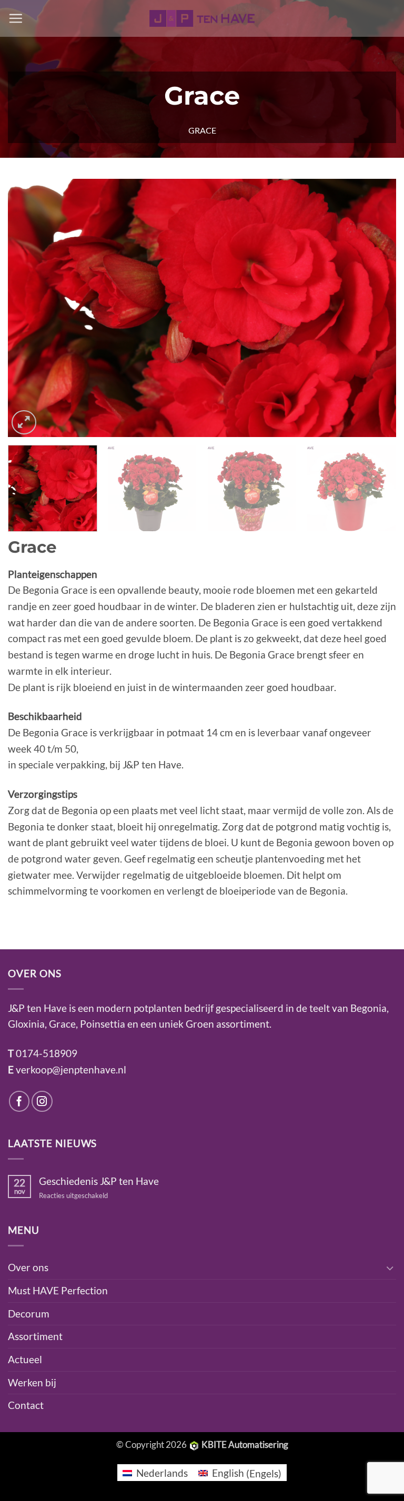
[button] (15, 18)
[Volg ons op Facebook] (19, 1101)
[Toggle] (389, 1267)
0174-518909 (46, 1053)
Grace (202, 130)
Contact (26, 1405)
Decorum (28, 1313)
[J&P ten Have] (202, 18)
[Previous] (28, 308)
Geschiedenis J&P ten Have (99, 1181)
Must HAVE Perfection (58, 1290)
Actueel (25, 1359)
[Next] (375, 308)
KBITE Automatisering (244, 1444)
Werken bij (32, 1382)
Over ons (28, 1267)
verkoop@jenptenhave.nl (71, 1069)
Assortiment (35, 1336)
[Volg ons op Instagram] (42, 1101)
